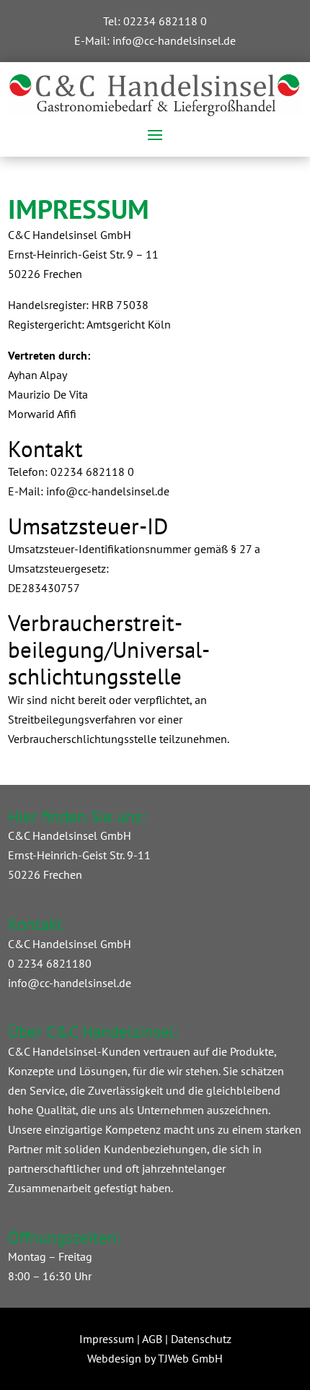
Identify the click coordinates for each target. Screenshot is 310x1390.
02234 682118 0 (165, 21)
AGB (152, 1339)
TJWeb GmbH (190, 1358)
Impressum (106, 1339)
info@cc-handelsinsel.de (174, 40)
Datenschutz (201, 1339)
